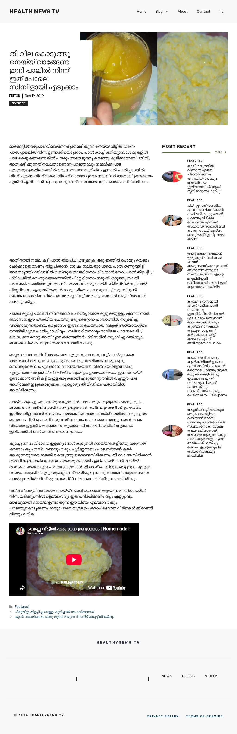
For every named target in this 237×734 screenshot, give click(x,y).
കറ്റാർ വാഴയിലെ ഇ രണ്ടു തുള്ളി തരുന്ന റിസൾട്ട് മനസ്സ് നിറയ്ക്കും (64, 617)
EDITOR (14, 96)
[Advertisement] (81, 223)
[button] (221, 12)
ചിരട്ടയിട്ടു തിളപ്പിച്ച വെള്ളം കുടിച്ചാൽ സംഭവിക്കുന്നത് (54, 612)
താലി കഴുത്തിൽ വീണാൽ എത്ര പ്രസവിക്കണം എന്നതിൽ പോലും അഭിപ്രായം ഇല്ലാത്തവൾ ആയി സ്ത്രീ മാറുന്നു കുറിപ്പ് (204, 178)
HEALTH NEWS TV (34, 11)
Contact (203, 11)
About (183, 11)
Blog (159, 11)
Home (141, 11)
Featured (18, 103)
